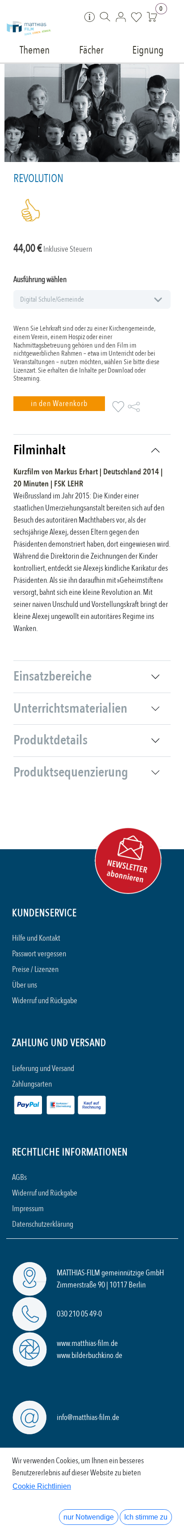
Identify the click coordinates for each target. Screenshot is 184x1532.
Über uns (24, 985)
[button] (59, 403)
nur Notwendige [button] (88, 1517)
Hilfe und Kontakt (36, 938)
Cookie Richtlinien (42, 1486)
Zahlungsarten (32, 1084)
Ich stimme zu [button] (145, 1517)
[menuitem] (34, 49)
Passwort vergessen (39, 953)
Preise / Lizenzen (35, 969)
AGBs (19, 1177)
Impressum (28, 1208)
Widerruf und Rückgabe (44, 1000)
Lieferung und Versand (43, 1068)
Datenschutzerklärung (42, 1224)
